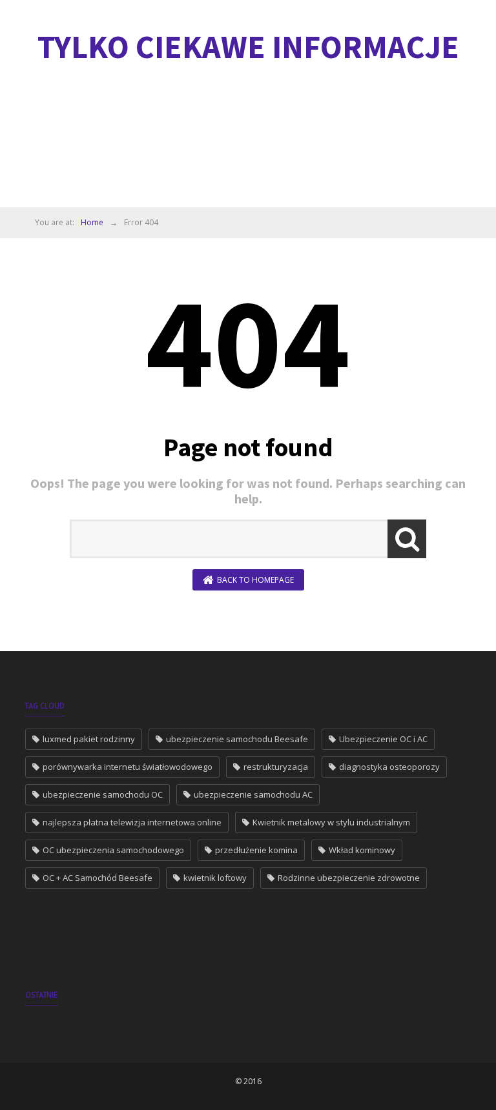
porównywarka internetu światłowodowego (127, 766)
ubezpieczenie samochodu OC (103, 794)
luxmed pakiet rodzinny (89, 739)
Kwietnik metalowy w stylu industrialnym (331, 822)
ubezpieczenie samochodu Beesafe (237, 739)
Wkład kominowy (362, 850)
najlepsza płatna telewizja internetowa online (132, 822)
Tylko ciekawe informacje (248, 46)
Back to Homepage (255, 579)
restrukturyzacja (275, 766)
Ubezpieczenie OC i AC (383, 739)
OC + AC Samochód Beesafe (97, 877)
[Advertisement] (260, 139)
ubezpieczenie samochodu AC (253, 794)
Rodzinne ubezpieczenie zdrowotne (349, 877)
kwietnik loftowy (215, 877)
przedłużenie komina (256, 850)
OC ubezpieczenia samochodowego (113, 850)
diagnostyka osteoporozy (389, 766)
